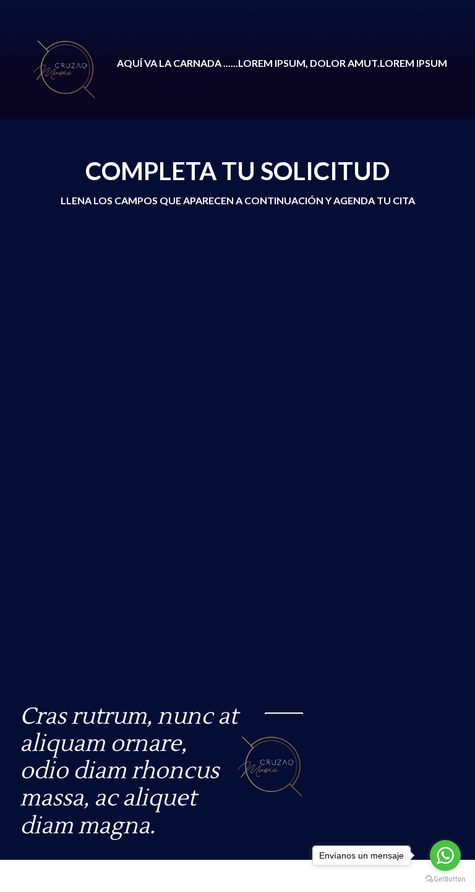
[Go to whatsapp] (445, 855)
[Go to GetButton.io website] (445, 879)
